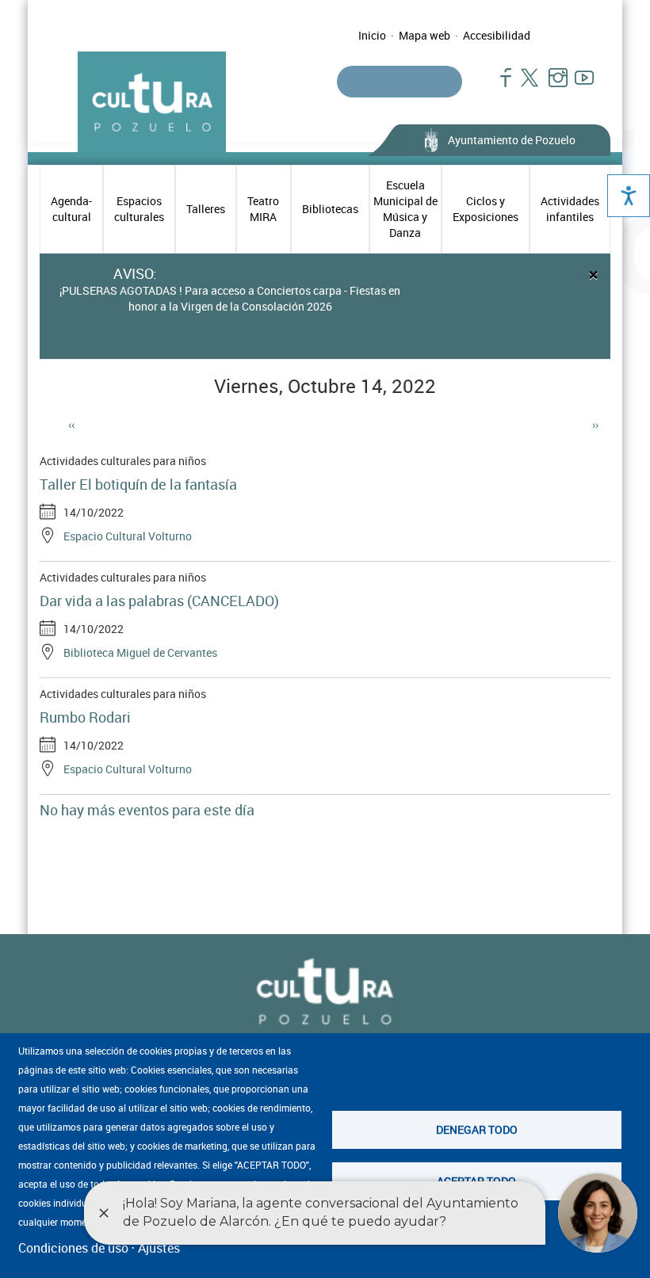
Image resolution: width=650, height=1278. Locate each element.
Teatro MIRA (263, 208)
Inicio (372, 35)
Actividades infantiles (570, 208)
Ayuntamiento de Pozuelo (511, 139)
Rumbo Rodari (85, 717)
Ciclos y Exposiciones (485, 208)
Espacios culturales (139, 208)
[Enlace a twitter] (525, 85)
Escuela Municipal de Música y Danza (405, 208)
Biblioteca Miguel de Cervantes (140, 652)
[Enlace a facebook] (499, 85)
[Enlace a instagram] (551, 85)
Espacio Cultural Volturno (127, 536)
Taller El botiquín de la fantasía (138, 484)
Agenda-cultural (71, 208)
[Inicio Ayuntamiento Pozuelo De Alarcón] (325, 993)
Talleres (205, 208)
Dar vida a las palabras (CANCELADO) (159, 600)
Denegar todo (477, 1129)
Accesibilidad (496, 35)
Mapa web (424, 35)
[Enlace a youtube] (577, 85)
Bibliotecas (330, 208)
